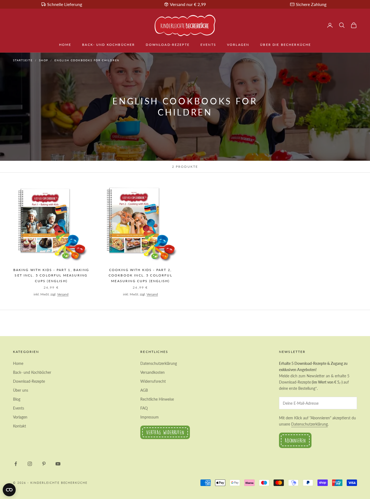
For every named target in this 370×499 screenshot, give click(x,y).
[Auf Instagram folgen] (30, 463)
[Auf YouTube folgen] (58, 463)
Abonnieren (295, 440)
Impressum (149, 417)
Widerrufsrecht (153, 381)
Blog (16, 399)
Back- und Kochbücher (108, 45)
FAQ (144, 408)
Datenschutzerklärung (158, 363)
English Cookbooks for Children (86, 60)
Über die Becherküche (285, 45)
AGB (144, 390)
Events (208, 45)
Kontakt (19, 426)
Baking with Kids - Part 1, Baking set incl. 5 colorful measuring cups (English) (51, 275)
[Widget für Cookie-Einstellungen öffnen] (9, 489)
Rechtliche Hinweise (157, 399)
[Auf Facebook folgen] (15, 463)
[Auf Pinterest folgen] (44, 463)
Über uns (20, 390)
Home (65, 45)
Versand (63, 294)
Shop (43, 60)
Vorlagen (238, 45)
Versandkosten (152, 372)
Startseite (23, 60)
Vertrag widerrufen (165, 432)
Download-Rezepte (168, 45)
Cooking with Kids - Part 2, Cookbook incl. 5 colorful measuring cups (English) (140, 275)
